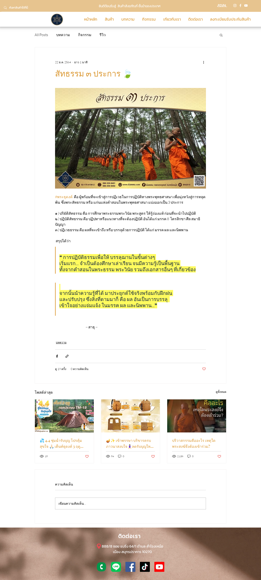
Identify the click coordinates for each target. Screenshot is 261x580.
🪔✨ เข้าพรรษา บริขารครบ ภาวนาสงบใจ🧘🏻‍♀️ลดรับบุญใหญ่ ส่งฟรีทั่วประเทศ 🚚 (130, 443)
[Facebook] (240, 5)
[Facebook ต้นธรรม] (130, 567)
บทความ (63, 34)
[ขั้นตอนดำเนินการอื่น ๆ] (203, 62)
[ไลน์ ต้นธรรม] (116, 567)
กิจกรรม (84, 34)
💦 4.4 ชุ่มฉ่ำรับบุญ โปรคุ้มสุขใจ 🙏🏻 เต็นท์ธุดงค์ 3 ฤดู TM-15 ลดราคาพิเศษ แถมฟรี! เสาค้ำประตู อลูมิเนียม (63, 443)
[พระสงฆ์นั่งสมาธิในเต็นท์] (196, 415)
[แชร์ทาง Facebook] (57, 356)
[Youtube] (159, 567)
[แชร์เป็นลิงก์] (67, 356)
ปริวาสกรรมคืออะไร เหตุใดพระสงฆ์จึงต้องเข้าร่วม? (194, 443)
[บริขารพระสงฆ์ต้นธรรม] (130, 415)
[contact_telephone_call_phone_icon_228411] (101, 567)
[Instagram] (235, 5)
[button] (221, 35)
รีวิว (103, 34)
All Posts (41, 34)
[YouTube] (246, 5)
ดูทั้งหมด (221, 391)
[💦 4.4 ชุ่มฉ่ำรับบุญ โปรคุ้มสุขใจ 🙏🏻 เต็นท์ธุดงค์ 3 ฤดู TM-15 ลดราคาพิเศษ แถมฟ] (64, 415)
